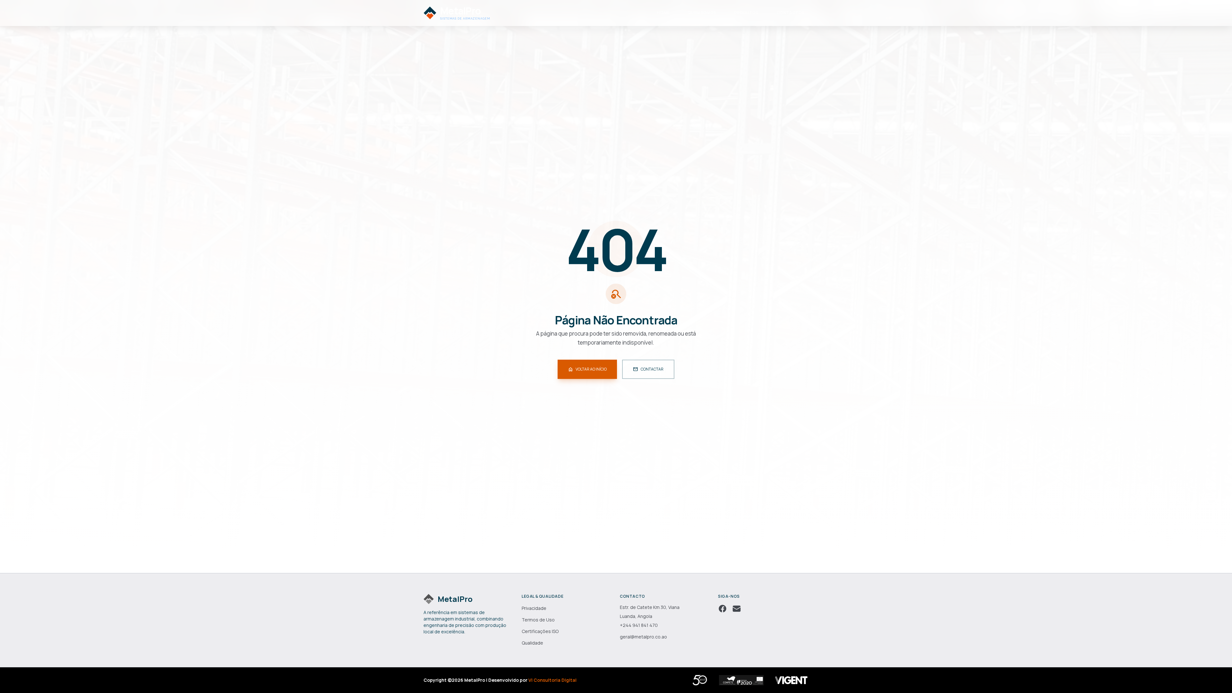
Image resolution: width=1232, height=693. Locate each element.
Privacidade (534, 608)
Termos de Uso (538, 620)
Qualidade (532, 643)
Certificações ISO (540, 631)
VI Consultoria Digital (552, 680)
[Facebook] (722, 608)
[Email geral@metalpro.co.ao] (736, 608)
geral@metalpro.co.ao (643, 637)
